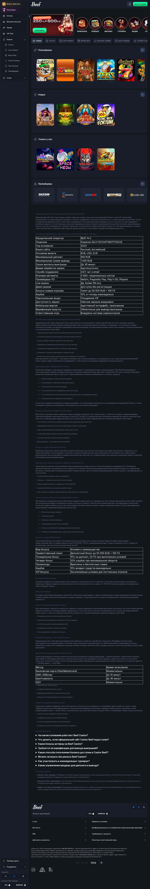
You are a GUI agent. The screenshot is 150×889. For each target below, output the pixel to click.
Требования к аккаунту (101, 834)
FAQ (34, 834)
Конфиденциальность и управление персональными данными (117, 828)
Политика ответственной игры (104, 840)
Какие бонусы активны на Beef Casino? (60, 744)
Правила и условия (99, 821)
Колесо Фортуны (13, 4)
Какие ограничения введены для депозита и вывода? (68, 765)
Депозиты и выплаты (41, 840)
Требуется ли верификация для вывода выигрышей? (68, 748)
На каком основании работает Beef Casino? (63, 735)
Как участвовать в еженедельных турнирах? (64, 761)
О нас (35, 821)
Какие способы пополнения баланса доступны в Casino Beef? (73, 752)
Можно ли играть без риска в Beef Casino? (62, 756)
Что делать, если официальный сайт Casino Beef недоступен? (73, 739)
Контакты (36, 828)
